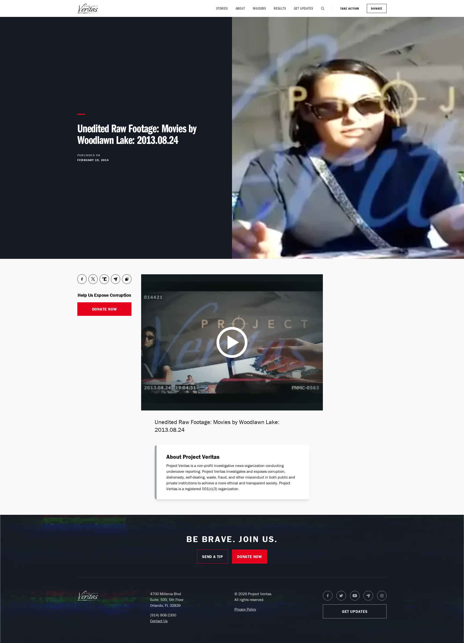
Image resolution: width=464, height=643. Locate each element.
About (240, 8)
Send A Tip (212, 556)
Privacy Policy (245, 609)
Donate (377, 8)
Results (280, 8)
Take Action (349, 8)
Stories (222, 8)
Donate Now (104, 309)
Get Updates (303, 8)
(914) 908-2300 (163, 615)
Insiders (259, 8)
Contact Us (158, 620)
